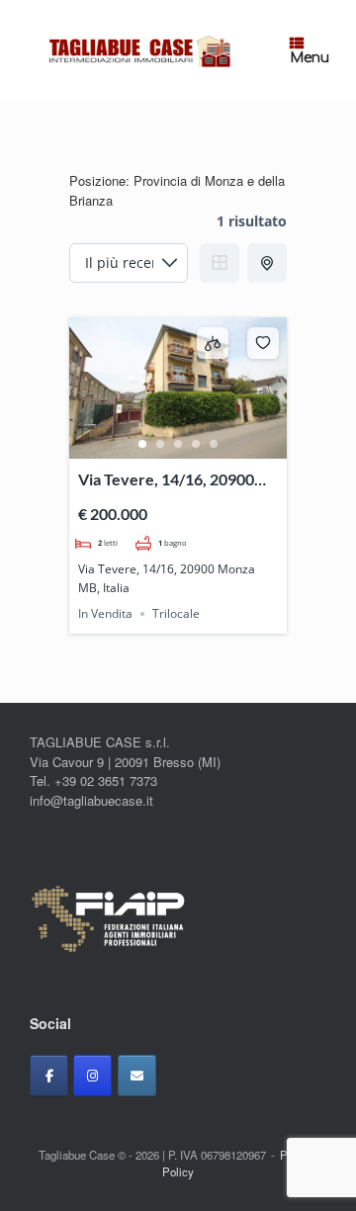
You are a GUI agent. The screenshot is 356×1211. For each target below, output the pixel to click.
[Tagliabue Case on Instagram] (92, 1075)
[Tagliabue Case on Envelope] (137, 1075)
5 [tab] (214, 444)
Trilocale (176, 613)
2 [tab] (160, 444)
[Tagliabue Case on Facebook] (49, 1075)
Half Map (267, 263)
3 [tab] (178, 444)
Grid (219, 263)
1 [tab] (142, 444)
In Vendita (105, 613)
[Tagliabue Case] (137, 51)
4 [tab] (196, 444)
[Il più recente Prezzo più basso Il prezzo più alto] (128, 263)
